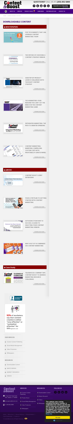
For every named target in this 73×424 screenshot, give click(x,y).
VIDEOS (9, 376)
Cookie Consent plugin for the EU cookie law (57, 421)
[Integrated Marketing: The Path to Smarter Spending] (13, 105)
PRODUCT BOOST (29, 11)
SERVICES (19, 11)
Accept (58, 417)
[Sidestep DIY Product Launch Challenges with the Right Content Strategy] (13, 83)
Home (6, 11)
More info (49, 414)
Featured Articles (51, 11)
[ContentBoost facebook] (34, 6)
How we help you (20, 414)
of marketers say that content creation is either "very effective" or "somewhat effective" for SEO (15, 321)
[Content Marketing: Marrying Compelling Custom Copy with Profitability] (13, 151)
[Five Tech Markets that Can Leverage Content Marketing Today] (13, 37)
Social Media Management (14, 345)
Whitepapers (10, 353)
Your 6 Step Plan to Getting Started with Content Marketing (35, 200)
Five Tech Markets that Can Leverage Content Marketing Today (35, 34)
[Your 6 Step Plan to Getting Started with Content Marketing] (13, 203)
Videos (40, 400)
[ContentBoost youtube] (41, 6)
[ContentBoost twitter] (37, 6)
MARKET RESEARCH (13, 372)
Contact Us (62, 11)
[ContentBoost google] (44, 6)
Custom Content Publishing (14, 342)
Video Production (12, 349)
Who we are (11, 414)
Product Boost (25, 398)
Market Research (43, 396)
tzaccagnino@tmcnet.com (11, 401)
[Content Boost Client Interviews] (13, 180)
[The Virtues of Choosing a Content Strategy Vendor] (13, 60)
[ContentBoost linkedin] (48, 6)
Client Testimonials (7, 416)
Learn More (40, 11)
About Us (12, 11)
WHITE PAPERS (11, 368)
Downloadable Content (14, 15)
